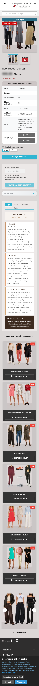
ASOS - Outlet (19, 453)
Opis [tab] (8, 204)
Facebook (11, 640)
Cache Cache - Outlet (19, 372)
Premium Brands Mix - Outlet (19, 412)
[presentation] (5, 610)
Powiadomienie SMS (12, 167)
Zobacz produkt (19, 376)
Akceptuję (21, 682)
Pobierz (26, 140)
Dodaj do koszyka (20, 157)
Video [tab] (16, 204)
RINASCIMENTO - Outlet (19, 535)
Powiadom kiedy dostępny (19, 185)
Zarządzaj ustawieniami (13, 677)
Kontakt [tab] (25, 204)
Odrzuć (8, 682)
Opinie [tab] (16, 208)
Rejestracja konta (29, 3)
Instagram (17, 640)
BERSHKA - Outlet (19, 632)
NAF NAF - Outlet (19, 576)
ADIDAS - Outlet (20, 494)
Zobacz (26, 135)
